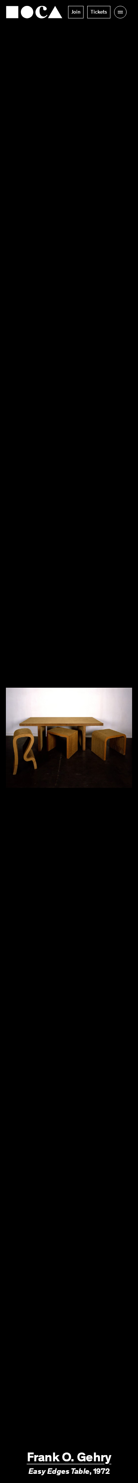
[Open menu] (120, 12)
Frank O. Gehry (69, 1457)
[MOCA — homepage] (34, 12)
